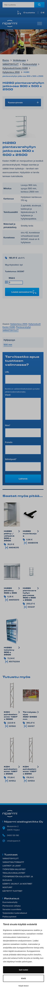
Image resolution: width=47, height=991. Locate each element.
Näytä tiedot (23, 985)
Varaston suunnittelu (12, 909)
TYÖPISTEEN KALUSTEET (14, 869)
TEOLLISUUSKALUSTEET (14, 872)
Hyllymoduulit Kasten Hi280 (15, 68)
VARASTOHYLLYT (11, 64)
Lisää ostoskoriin (22, 292)
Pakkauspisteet (9, 916)
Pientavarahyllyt (29, 64)
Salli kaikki (23, 969)
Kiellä (23, 978)
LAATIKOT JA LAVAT (12, 865)
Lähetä (23, 478)
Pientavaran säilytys (12, 905)
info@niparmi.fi (13, 840)
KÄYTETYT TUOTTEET (12, 891)
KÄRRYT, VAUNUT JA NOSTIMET (17, 883)
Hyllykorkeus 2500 (11, 72)
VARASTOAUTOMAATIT (13, 862)
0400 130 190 (13, 835)
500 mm (8, 344)
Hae (39, 4)
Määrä (12, 277)
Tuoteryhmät (15, 102)
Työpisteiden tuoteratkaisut (15, 913)
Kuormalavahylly (10, 902)
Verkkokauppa (19, 60)
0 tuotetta (33, 12)
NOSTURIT (7, 887)
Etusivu (6, 60)
